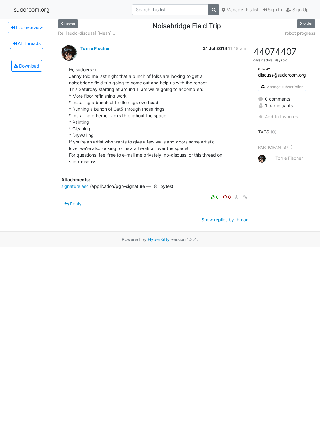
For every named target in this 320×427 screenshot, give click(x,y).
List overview (29, 27)
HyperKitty (159, 239)
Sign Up (300, 9)
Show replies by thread (225, 219)
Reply (75, 203)
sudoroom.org (32, 9)
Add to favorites (281, 116)
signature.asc (75, 186)
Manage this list (241, 9)
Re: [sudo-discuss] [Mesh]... (86, 33)
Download (28, 65)
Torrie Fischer (95, 48)
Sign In (274, 9)
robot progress (300, 33)
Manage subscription (284, 86)
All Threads (29, 43)
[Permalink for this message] (245, 197)
